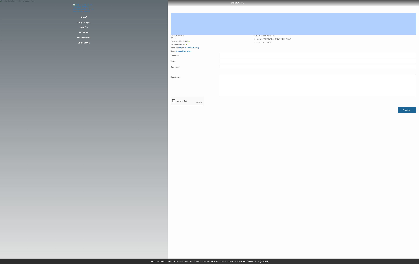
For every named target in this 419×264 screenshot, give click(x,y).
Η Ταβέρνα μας (84, 22)
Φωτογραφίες (83, 37)
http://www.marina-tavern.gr (189, 48)
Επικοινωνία (84, 43)
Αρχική (84, 17)
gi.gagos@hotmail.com (184, 51)
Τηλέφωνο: (175, 67)
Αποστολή (406, 110)
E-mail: (173, 61)
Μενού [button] (83, 27)
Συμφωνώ (264, 261)
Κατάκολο (83, 32)
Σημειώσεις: (175, 77)
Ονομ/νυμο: (175, 55)
